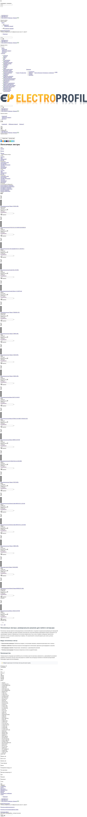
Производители (4, 789)
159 (4, 624)
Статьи (2, 794)
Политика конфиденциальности (7, 807)
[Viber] (8, 141)
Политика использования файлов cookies (9, 809)
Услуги (2, 787)
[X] (6, 141)
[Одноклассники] (3, 141)
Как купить (3, 788)
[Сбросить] (1, 784)
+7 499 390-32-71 (4, 15)
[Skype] (12, 141)
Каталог (2, 792)
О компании (3, 786)
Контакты (3, 791)
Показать (3, 785)
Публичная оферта (5, 812)
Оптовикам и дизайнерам (6, 793)
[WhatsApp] (10, 141)
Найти (2, 815)
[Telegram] (14, 141)
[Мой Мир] (5, 141)
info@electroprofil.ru (5, 30)
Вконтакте (5, 34)
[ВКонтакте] (1, 141)
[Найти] (2, 6)
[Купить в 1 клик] (1, 197)
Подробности (3, 212)
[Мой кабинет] (1, 114)
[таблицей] (3, 192)
